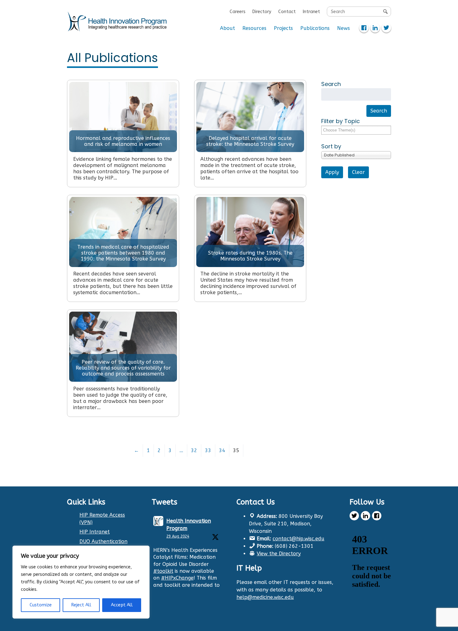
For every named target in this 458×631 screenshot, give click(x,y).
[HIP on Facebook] (364, 27)
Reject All (81, 605)
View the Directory (279, 554)
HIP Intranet (94, 532)
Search (331, 84)
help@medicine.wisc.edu (265, 597)
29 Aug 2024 (177, 536)
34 (222, 450)
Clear (358, 172)
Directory (261, 11)
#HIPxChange (177, 578)
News (343, 28)
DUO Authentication (103, 541)
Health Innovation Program (188, 524)
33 (208, 450)
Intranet (311, 11)
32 (194, 450)
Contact (287, 11)
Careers (238, 11)
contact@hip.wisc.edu (298, 539)
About (227, 28)
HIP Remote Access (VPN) (102, 518)
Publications (315, 28)
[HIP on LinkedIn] (375, 27)
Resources (254, 28)
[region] (81, 582)
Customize (41, 605)
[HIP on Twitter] (386, 27)
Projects (283, 28)
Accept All (122, 605)
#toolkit (163, 571)
